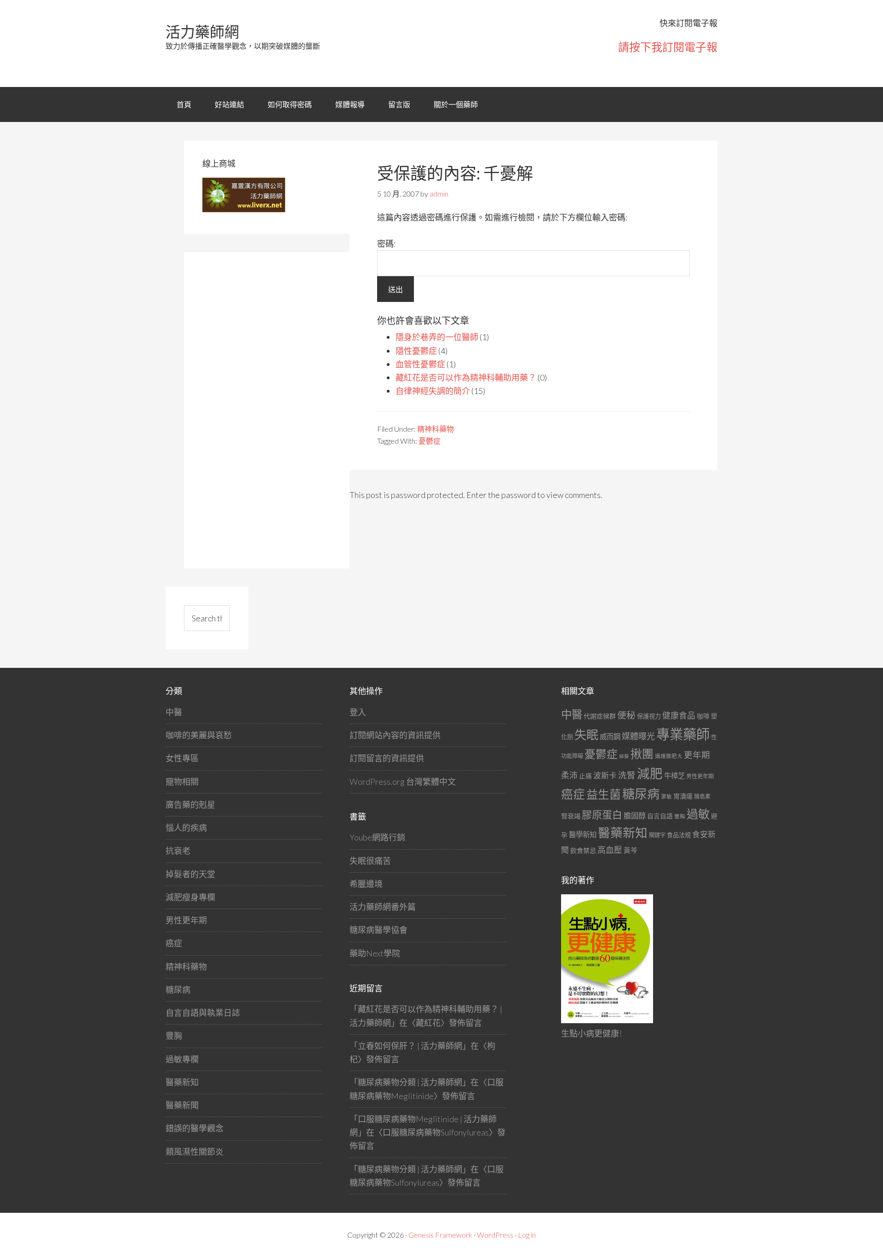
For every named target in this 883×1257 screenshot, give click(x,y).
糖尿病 (178, 990)
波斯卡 (605, 775)
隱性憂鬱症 (416, 351)
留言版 (399, 104)
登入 (358, 712)
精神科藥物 (435, 428)
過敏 (698, 814)
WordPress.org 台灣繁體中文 (403, 781)
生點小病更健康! (591, 1033)
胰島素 (702, 796)
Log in (527, 1234)
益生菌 (603, 794)
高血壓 (609, 850)
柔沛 (569, 775)
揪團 (642, 753)
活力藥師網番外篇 (383, 907)
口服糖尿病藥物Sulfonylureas (436, 1132)
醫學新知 (582, 834)
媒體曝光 (638, 736)
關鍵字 (657, 835)
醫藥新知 (182, 1082)
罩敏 (666, 796)
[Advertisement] (271, 409)
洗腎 (627, 775)
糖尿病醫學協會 (378, 930)
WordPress (495, 1234)
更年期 (697, 755)
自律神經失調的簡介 (433, 391)
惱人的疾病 (186, 828)
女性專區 (182, 758)
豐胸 (174, 1036)
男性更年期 (186, 920)
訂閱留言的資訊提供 (387, 758)
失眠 (586, 734)
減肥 (650, 773)
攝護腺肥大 (668, 756)
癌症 (174, 943)
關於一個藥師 (456, 104)
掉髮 (624, 756)
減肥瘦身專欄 (190, 897)
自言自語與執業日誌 (203, 1013)
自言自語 (660, 816)
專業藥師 (683, 734)
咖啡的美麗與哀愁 (199, 735)
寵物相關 (182, 781)
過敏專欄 (182, 1059)
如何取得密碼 (290, 104)
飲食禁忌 (583, 850)
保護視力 (649, 716)
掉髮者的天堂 (190, 874)
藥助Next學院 (375, 953)
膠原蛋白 (602, 814)
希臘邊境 (366, 884)
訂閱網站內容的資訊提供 (395, 735)
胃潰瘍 (683, 796)
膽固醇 (635, 815)
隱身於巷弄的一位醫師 (437, 337)
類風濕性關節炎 (195, 1152)
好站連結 (229, 104)
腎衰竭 (570, 816)
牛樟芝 (674, 775)
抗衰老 (178, 851)
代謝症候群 (600, 716)
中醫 (174, 712)
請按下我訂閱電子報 (667, 46)
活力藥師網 (202, 32)
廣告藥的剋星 (190, 804)
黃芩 (630, 850)
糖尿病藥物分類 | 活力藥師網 (410, 1082)
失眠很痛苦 (370, 861)
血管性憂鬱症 (420, 364)
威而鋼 (610, 736)
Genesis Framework (440, 1234)
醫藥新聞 (182, 1105)
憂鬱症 (430, 440)
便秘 (626, 714)
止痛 (585, 776)
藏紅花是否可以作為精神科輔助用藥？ (466, 377)
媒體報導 (350, 104)
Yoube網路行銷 (377, 837)
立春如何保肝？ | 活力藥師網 (410, 1046)
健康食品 (678, 715)
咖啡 (703, 716)
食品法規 (679, 835)
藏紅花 (428, 1023)
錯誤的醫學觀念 (195, 1128)
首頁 (184, 104)
